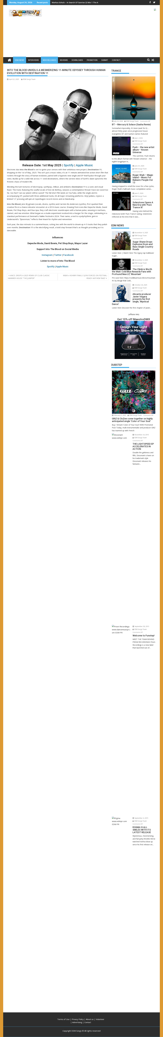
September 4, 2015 (141, 818)
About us (90, 1019)
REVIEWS (64, 60)
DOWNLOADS (77, 60)
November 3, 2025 (141, 260)
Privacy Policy (78, 1019)
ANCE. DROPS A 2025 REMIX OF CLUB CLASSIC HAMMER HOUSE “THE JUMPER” (29, 276)
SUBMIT (104, 60)
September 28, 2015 (141, 626)
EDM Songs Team (29, 79)
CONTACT (116, 60)
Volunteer (100, 1019)
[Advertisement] (81, 38)
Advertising (77, 1022)
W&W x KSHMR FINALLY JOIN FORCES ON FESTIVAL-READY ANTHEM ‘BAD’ (85, 276)
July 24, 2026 (118, 121)
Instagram (47, 255)
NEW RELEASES (49, 60)
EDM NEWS (19, 60)
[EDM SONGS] (9, 59)
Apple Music (84, 165)
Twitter (58, 255)
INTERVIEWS (33, 60)
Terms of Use (63, 1019)
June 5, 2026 (138, 193)
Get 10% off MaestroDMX (133, 319)
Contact (87, 1022)
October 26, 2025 (140, 285)
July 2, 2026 (138, 138)
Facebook (68, 255)
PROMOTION (92, 60)
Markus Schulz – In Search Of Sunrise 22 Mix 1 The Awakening (79, 2)
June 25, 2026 (139, 166)
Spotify (69, 165)
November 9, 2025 (141, 233)
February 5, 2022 (120, 415)
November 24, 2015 (141, 435)
